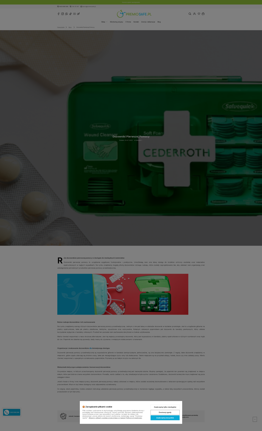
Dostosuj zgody (165, 412)
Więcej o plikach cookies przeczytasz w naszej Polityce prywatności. (115, 418)
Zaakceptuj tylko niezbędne (165, 407)
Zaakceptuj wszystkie (165, 418)
